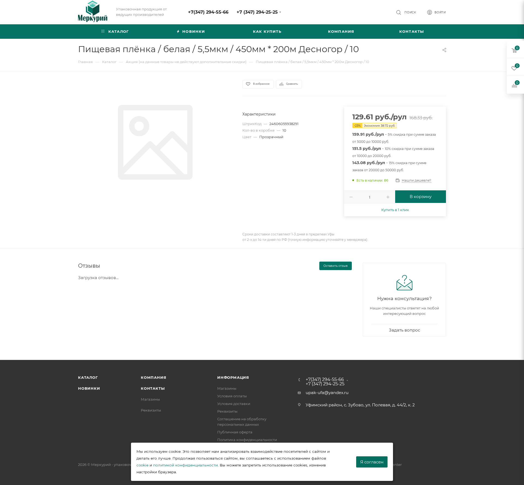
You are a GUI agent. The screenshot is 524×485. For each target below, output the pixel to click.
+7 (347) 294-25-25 (257, 12)
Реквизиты (151, 410)
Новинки (89, 388)
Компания (153, 377)
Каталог (88, 377)
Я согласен (371, 462)
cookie (142, 465)
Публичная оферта (234, 432)
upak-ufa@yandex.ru (327, 392)
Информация (233, 377)
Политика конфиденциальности (247, 439)
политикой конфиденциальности (185, 465)
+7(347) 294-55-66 (208, 12)
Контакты (153, 388)
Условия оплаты (232, 396)
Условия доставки (233, 403)
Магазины (150, 399)
